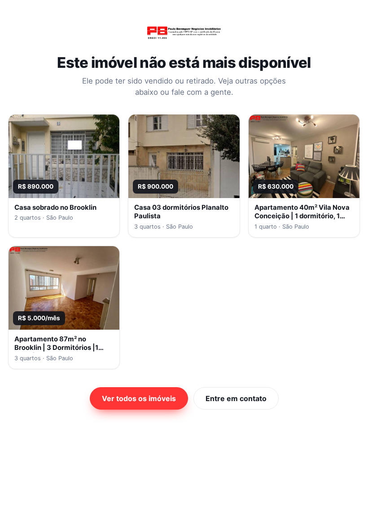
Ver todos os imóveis (139, 398)
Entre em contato (236, 398)
